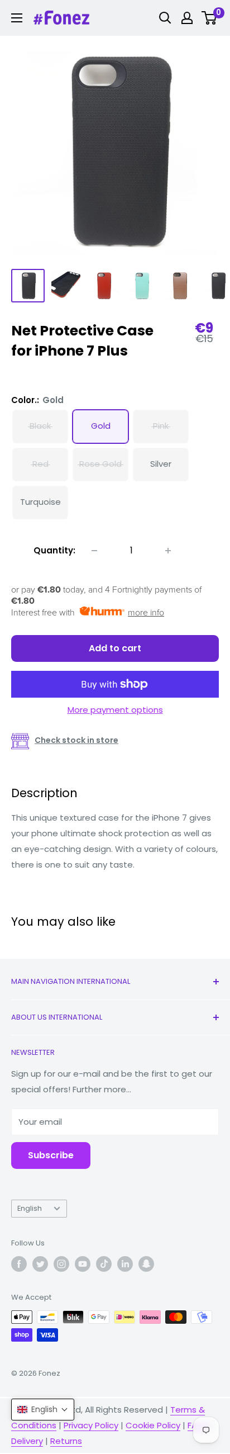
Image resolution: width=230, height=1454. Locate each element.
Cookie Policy (153, 1425)
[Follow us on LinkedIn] (125, 1264)
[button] (43, 1409)
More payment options (115, 710)
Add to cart (115, 648)
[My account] (187, 18)
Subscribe (51, 1155)
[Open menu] (16, 17)
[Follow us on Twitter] (40, 1264)
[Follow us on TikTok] (104, 1264)
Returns (66, 1441)
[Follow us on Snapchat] (146, 1264)
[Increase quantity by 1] (168, 550)
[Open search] (165, 18)
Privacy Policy (91, 1425)
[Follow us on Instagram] (61, 1264)
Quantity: (54, 550)
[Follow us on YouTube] (82, 1264)
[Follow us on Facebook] (19, 1264)
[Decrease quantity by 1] (94, 550)
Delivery (27, 1441)
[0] (210, 18)
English (29, 1208)
